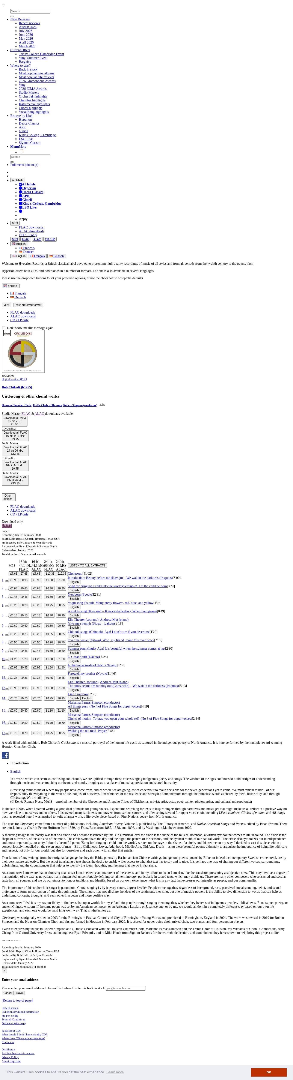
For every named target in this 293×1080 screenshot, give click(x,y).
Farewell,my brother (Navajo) (88, 673)
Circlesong (75, 573)
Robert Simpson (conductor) (80, 405)
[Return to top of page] (17, 1000)
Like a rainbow (78, 694)
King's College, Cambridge (37, 135)
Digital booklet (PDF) (14, 379)
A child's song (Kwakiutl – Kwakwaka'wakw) (112, 611)
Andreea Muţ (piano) (114, 619)
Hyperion (25, 119)
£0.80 (49, 625)
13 (3, 688)
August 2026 (27, 27)
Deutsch (28, 252)
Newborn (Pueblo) (80, 594)
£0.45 (13, 596)
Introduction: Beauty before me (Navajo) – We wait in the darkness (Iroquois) (120, 578)
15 (3, 710)
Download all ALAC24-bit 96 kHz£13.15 (15, 480)
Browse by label (21, 115)
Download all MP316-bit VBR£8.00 (14, 421)
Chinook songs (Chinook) (109, 632)
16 (3, 722)
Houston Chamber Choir (16, 405)
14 (3, 698)
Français (28, 248)
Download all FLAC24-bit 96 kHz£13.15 (15, 450)
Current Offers (20, 50)
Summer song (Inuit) (116, 648)
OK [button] (269, 1072)
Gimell (23, 131)
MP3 (15, 223)
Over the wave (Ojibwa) (111, 640)
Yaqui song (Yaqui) (110, 603)
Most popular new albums (36, 73)
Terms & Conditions (13, 1019)
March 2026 (27, 46)
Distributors (8, 1049)
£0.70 (49, 642)
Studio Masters (29, 92)
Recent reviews (29, 23)
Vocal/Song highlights (34, 112)
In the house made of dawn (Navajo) (92, 665)
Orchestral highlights (33, 96)
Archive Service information (18, 1053)
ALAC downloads (31, 231)
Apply (23, 219)
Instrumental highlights (34, 104)
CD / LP (50, 239)
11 (3, 667)
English (20, 256)
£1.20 (13, 659)
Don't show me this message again (29, 328)
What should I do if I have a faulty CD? (24, 1034)
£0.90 (49, 588)
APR (22, 127)
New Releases (20, 19)
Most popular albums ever (36, 77)
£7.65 (13, 573)
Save (19, 992)
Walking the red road (87, 731)
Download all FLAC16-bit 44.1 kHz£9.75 (15, 436)
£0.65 (13, 588)
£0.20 (13, 605)
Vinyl (22, 85)
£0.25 (49, 605)
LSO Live (26, 139)
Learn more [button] (115, 1072)
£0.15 (13, 615)
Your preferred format (28, 304)
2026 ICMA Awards (33, 88)
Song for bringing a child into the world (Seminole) (117, 586)
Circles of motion (130, 718)
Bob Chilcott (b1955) (17, 387)
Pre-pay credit (10, 1015)
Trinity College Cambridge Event (41, 54)
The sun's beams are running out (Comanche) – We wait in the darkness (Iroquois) (123, 686)
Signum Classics (30, 142)
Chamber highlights (32, 100)
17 (3, 733)
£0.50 (13, 642)
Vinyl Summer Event (33, 58)
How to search (10, 1007)
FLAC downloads (31, 227)
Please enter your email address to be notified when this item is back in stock (53, 988)
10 (3, 659)
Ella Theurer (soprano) (83, 619)
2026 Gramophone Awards (37, 81)
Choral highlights (30, 108)
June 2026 (26, 34)
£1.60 (49, 659)
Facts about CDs (11, 1030)
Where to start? (20, 65)
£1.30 (49, 580)
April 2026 (26, 42)
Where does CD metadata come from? (23, 1038)
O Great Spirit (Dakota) (84, 657)
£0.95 (13, 580)
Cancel (7, 992)
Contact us (8, 1042)
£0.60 (49, 596)
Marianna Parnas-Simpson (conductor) (94, 702)
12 (3, 677)
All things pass (104, 706)
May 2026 (26, 38)
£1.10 (49, 710)
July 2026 (25, 31)
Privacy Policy (10, 1057)
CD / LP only (28, 235)
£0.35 (49, 634)
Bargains (25, 61)
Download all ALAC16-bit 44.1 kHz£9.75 (15, 465)
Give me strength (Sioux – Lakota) (91, 623)
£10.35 (50, 573)
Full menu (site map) (24, 165)
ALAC (37, 239)
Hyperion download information (20, 1011)
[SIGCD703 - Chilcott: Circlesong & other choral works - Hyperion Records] (23, 371)
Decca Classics (29, 123)
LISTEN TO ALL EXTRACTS (87, 565)
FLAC (25, 239)
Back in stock (28, 69)
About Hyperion (11, 1061)
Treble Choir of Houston (47, 405)
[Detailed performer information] (102, 405)
